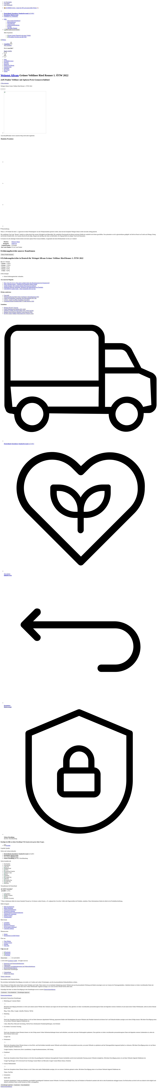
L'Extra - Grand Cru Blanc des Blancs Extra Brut (17, 299)
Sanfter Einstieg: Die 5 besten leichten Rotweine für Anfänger (20, 286)
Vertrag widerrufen (5, 976)
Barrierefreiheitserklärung (10, 968)
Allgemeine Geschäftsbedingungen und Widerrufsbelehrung (19, 966)
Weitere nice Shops (9, 973)
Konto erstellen (8, 51)
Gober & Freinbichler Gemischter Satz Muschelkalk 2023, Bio (20, 298)
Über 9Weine (7, 941)
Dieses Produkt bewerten (7, 254)
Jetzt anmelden (8, 45)
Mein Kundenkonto (9, 906)
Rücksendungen (11, 22)
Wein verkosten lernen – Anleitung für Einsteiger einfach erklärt (20, 284)
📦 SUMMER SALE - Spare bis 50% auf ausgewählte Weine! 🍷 (21, 8)
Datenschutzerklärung (49, 989)
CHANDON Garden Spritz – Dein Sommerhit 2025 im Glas (20, 289)
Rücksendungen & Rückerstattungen (13, 912)
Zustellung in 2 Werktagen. (11, 16)
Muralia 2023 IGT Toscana (11, 307)
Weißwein (14, 243)
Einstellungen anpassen (23, 992)
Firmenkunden (8, 917)
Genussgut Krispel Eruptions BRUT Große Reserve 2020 (19, 301)
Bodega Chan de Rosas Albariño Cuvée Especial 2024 (18, 312)
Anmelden (6, 922)
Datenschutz (7, 965)
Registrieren (7, 924)
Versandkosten (11, 23)
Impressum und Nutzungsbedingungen (14, 963)
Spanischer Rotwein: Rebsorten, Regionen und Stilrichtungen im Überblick (23, 287)
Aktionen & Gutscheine (10, 914)
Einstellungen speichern (7, 1085)
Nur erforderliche (12, 992)
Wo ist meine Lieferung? (10, 927)
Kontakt (9, 26)
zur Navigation (8, 2)
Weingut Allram (10, 75)
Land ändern (16, 958)
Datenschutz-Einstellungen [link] (11, 969)
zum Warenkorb (8, 5)
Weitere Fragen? (8, 915)
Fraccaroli (6, 295)
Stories (5, 934)
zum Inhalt (6, 3)
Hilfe (5, 19)
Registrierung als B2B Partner (12, 935)
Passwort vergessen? (9, 925)
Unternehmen (7, 972)
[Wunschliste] (5, 53)
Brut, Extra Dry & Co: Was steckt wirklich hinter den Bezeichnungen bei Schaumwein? (27, 283)
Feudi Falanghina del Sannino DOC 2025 (15, 309)
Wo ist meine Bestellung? (13, 20)
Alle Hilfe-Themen (12, 28)
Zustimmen (4, 992)
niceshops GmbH (12, 960)
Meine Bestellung (8, 908)
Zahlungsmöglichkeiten (13, 25)
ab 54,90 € (19, 13)
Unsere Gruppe (8, 942)
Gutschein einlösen (9, 928)
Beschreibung (5, 229)
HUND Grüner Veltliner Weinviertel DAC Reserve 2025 (19, 313)
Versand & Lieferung (9, 911)
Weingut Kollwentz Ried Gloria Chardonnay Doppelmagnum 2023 (21, 296)
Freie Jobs (6, 945)
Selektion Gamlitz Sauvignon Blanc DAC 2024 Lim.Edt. (19, 310)
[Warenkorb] (80, 56)
